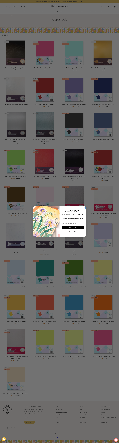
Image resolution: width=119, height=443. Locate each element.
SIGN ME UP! (73, 227)
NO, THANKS (73, 231)
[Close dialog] (85, 208)
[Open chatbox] (116, 440)
